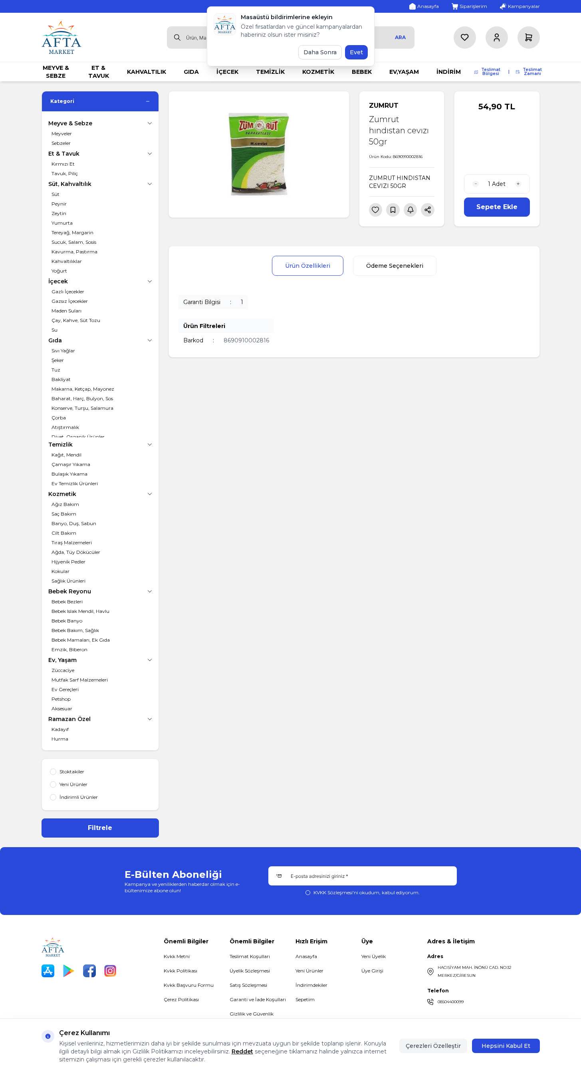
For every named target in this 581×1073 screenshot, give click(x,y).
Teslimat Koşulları (250, 956)
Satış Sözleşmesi (248, 985)
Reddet (242, 1051)
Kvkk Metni (177, 956)
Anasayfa (306, 956)
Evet (356, 52)
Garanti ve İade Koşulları (258, 999)
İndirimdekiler (311, 985)
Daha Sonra (320, 52)
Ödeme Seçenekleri (394, 265)
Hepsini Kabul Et (506, 1045)
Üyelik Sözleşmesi (250, 971)
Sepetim (305, 999)
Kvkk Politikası (180, 971)
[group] (259, 154)
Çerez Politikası (181, 999)
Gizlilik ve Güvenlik (252, 1014)
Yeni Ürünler (309, 971)
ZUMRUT (384, 105)
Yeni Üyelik (373, 956)
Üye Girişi (372, 971)
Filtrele (100, 828)
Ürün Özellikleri (307, 265)
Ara (400, 37)
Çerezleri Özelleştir (433, 1045)
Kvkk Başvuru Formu (189, 985)
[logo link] (61, 37)
